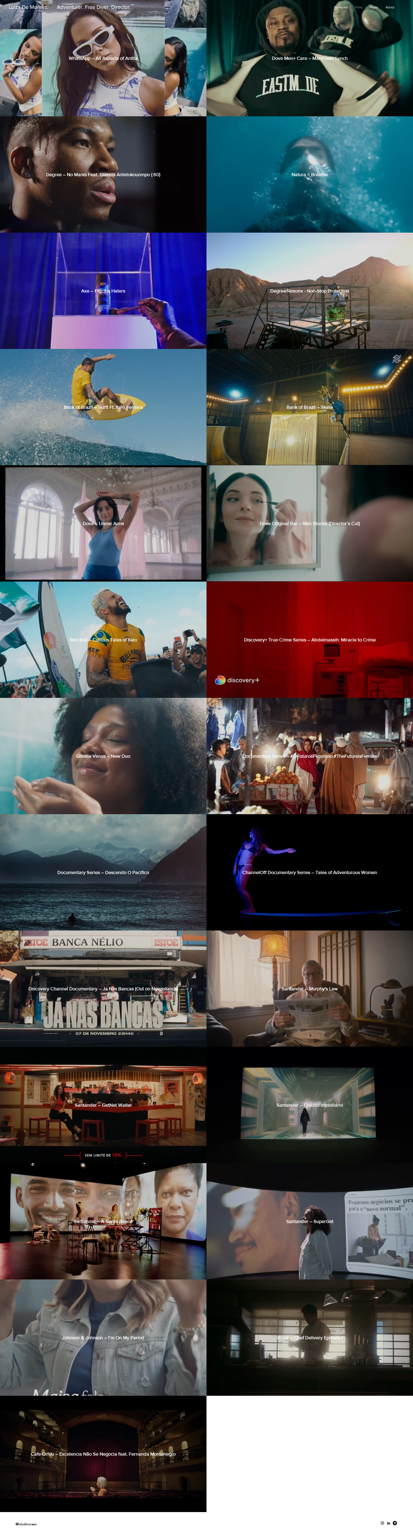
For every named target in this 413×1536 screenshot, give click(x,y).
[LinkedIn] (388, 1523)
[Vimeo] (395, 1523)
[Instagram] (382, 1523)
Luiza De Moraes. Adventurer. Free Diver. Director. (69, 7)
